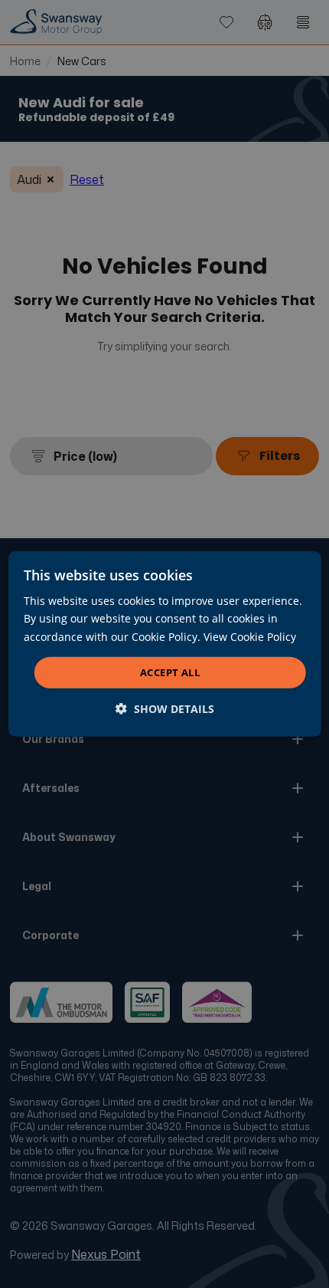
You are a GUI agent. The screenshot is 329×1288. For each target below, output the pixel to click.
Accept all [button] (170, 672)
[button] (165, 709)
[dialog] (164, 644)
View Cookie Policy (250, 636)
